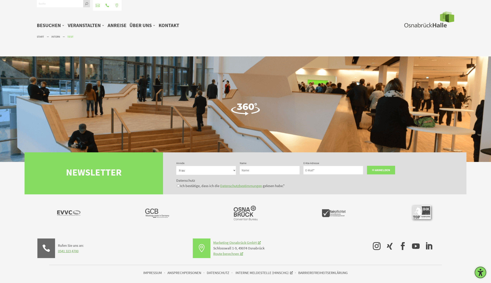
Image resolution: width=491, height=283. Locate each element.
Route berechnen (226, 253)
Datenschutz (185, 180)
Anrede (180, 163)
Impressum (152, 272)
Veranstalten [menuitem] (84, 25)
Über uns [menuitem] (140, 25)
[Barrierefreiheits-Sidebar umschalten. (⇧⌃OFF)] (480, 272)
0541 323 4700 (68, 251)
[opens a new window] (375, 243)
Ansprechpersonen (184, 272)
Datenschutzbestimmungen (241, 185)
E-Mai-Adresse (311, 163)
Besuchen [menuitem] (49, 25)
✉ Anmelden (381, 170)
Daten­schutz (218, 272)
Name (243, 163)
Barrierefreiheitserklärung (323, 272)
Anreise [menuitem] (117, 25)
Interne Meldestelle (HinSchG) (262, 272)
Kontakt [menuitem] (169, 25)
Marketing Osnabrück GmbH (235, 242)
